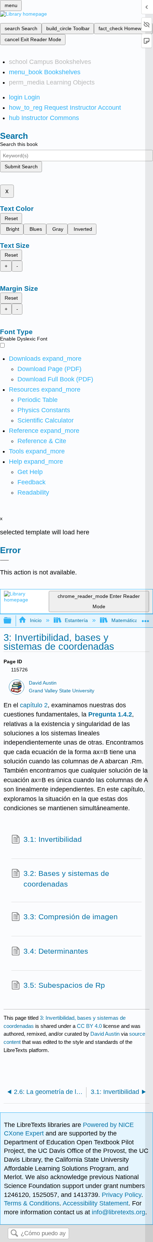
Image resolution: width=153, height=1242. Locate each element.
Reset (11, 218)
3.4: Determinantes (55, 951)
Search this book (19, 144)
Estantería (76, 620)
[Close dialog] (4, 560)
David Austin (43, 683)
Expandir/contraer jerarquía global (12, 620)
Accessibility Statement (95, 1203)
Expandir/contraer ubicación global (145, 618)
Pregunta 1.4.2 (110, 714)
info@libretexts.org (117, 1212)
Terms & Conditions (31, 1203)
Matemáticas (125, 620)
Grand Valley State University (61, 690)
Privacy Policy (121, 1194)
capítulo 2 (34, 705)
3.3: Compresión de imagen (70, 917)
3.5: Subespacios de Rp (64, 985)
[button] (31, 482)
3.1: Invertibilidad (52, 839)
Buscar (14, 1233)
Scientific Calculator (45, 420)
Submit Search (21, 166)
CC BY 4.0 (89, 1026)
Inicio (35, 620)
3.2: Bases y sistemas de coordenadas (66, 878)
